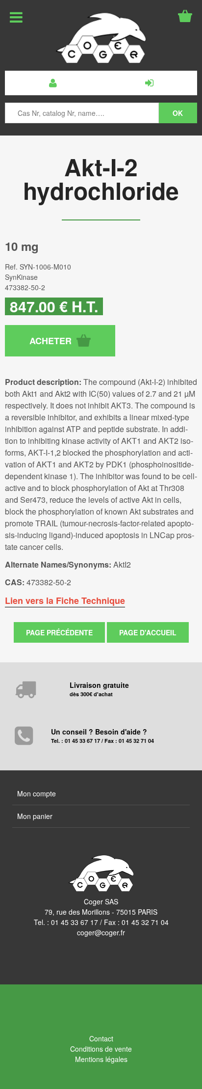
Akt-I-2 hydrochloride (101, 178)
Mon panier (34, 816)
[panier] (185, 16)
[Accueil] (101, 37)
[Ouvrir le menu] (16, 17)
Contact (101, 1038)
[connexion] (149, 83)
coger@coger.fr (101, 932)
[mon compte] (53, 83)
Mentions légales (101, 1059)
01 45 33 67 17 (74, 922)
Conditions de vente (101, 1049)
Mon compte (36, 793)
